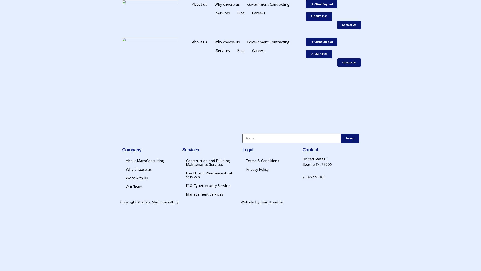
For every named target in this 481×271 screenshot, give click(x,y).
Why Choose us (139, 169)
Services (223, 13)
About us (199, 4)
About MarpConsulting (145, 160)
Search (350, 138)
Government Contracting (268, 4)
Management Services (204, 194)
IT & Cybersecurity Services (208, 185)
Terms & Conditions (262, 160)
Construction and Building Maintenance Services (208, 162)
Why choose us (227, 4)
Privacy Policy (257, 169)
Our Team (134, 186)
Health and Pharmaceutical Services (209, 175)
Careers (258, 13)
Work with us (137, 178)
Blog (240, 13)
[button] (321, 4)
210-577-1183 (314, 177)
